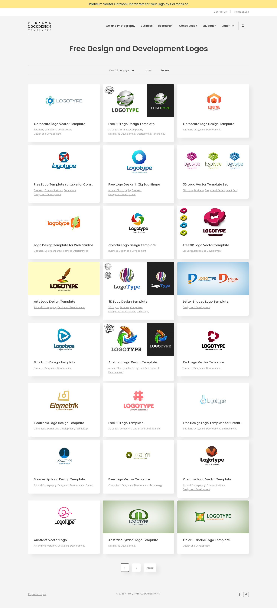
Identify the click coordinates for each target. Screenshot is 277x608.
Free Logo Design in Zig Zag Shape (134, 184)
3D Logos (113, 129)
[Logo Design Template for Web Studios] (64, 222)
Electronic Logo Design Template (59, 423)
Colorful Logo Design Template (132, 245)
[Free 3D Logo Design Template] (138, 100)
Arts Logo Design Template (54, 302)
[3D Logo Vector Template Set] (213, 161)
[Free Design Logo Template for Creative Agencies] (213, 399)
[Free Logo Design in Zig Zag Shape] (138, 161)
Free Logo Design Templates (40, 26)
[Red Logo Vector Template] (213, 339)
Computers (50, 129)
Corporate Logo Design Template (208, 124)
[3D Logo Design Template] (138, 278)
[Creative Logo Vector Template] (213, 456)
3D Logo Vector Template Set (205, 184)
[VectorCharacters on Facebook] (239, 594)
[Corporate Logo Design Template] (213, 100)
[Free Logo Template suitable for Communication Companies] (64, 161)
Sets (235, 190)
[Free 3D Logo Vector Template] (213, 222)
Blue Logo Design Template (54, 362)
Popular (165, 70)
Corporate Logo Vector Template (59, 124)
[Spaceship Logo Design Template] (64, 456)
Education (209, 26)
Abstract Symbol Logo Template (133, 540)
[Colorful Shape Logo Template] (213, 516)
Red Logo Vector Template (203, 362)
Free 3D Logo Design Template (131, 124)
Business (147, 26)
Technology (159, 133)
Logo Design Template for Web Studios (63, 245)
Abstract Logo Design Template (132, 362)
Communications (53, 190)
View (119, 70)
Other (226, 26)
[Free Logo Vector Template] (138, 456)
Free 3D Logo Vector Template (206, 245)
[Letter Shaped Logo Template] (213, 278)
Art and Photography (120, 26)
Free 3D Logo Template (125, 423)
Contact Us (220, 11)
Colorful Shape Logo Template (206, 540)
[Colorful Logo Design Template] (138, 222)
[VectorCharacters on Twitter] (246, 594)
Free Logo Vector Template (129, 479)
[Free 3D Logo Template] (138, 399)
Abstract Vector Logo (50, 540)
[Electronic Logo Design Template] (64, 399)
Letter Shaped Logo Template (205, 302)
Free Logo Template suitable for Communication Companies (64, 184)
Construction (188, 26)
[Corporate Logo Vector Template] (64, 100)
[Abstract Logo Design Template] (138, 339)
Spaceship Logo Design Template (59, 479)
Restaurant (166, 26)
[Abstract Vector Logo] (64, 516)
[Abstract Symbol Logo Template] (138, 516)
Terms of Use (241, 11)
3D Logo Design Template (127, 302)
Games (89, 485)
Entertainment (144, 133)
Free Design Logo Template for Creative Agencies (213, 423)
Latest (148, 70)
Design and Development (47, 133)
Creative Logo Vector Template (207, 479)
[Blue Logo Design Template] (64, 339)
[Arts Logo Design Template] (64, 278)
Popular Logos (37, 594)
